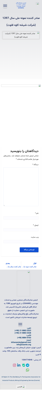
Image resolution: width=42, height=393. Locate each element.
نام (36, 213)
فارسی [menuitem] (19, 386)
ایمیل (35, 225)
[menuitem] (21, 387)
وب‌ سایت (34, 237)
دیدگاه (35, 164)
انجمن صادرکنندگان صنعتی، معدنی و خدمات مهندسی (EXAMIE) (21, 5)
